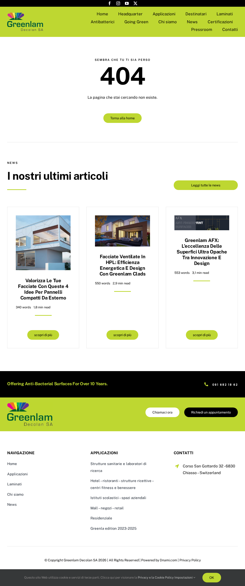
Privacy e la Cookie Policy (156, 577)
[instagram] (118, 3)
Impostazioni (183, 577)
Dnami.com (168, 560)
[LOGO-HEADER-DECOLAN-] (25, 14)
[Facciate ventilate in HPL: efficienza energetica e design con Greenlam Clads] (122, 219)
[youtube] (127, 3)
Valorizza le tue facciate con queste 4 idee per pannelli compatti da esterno (43, 289)
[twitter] (135, 3)
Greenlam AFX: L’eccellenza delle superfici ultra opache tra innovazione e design (202, 251)
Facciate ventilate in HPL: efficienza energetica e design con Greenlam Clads (123, 265)
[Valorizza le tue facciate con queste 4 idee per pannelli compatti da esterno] (43, 219)
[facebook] (109, 3)
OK (211, 578)
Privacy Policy (190, 560)
